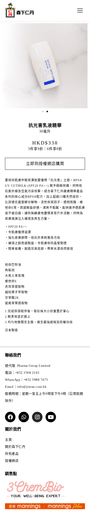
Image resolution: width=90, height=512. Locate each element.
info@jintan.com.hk (31, 386)
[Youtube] (51, 417)
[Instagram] (37, 417)
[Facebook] (10, 417)
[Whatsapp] (23, 417)
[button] (43, 111)
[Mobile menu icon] (80, 11)
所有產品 (11, 454)
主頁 (8, 440)
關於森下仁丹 (15, 446)
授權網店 (11, 460)
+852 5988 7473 (36, 380)
